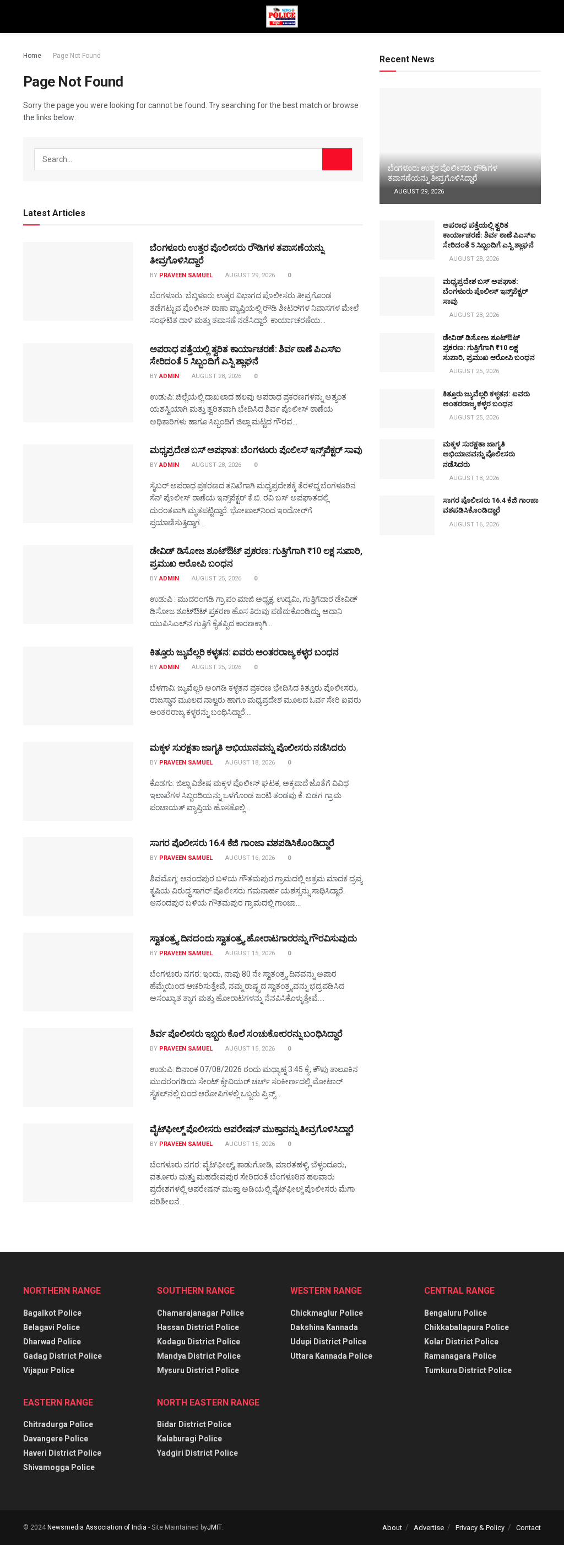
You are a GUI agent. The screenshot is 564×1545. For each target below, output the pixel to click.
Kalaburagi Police (189, 1438)
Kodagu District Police (198, 1341)
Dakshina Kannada (324, 1327)
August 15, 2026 (249, 953)
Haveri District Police (62, 1453)
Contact (528, 1528)
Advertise (429, 1528)
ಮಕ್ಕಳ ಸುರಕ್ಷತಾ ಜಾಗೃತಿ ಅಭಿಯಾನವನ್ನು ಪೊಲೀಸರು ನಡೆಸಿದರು (247, 747)
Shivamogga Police (59, 1467)
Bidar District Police (194, 1424)
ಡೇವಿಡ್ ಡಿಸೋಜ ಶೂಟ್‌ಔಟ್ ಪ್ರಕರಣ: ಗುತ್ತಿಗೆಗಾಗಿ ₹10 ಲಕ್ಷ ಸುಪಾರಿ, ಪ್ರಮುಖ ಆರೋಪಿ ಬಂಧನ (489, 347)
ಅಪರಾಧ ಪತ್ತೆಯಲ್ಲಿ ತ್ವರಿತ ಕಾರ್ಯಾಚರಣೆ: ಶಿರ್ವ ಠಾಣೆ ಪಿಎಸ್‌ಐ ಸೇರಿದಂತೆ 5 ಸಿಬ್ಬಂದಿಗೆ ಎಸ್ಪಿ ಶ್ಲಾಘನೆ (489, 235)
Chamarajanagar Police (200, 1313)
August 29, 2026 (249, 275)
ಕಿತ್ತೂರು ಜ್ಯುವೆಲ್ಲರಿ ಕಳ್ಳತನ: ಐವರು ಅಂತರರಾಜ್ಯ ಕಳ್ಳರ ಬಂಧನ (244, 652)
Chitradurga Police (58, 1424)
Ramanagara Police (460, 1356)
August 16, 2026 (249, 858)
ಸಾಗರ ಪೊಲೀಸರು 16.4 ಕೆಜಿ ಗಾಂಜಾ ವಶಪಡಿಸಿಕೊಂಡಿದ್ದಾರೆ (242, 843)
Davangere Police (55, 1438)
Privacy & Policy (480, 1528)
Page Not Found (77, 56)
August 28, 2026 (215, 376)
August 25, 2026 (215, 578)
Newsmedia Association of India (97, 1527)
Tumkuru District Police (468, 1370)
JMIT (214, 1527)
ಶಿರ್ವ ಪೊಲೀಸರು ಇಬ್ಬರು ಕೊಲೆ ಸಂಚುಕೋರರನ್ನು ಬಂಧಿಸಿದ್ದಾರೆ (246, 1034)
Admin (169, 376)
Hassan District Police (198, 1327)
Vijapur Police (48, 1370)
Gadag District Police (62, 1356)
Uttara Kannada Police (331, 1356)
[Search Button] (337, 159)
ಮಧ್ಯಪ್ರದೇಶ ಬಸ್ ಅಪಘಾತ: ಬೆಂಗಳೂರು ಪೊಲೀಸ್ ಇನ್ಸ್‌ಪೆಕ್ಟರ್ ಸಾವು (256, 450)
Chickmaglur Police (326, 1313)
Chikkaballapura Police (466, 1327)
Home (32, 56)
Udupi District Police (328, 1341)
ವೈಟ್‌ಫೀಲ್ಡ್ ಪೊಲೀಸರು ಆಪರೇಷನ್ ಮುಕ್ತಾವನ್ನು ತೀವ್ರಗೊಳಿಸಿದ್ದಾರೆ (252, 1129)
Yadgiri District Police (197, 1453)
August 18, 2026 (249, 762)
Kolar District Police (461, 1341)
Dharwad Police (52, 1341)
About (392, 1528)
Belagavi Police (51, 1327)
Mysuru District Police (198, 1370)
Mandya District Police (199, 1356)
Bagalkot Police (52, 1313)
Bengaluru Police (455, 1313)
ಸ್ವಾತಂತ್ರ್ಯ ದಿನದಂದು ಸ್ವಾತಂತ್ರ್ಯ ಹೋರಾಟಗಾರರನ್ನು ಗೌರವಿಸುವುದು (253, 938)
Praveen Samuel (186, 275)
